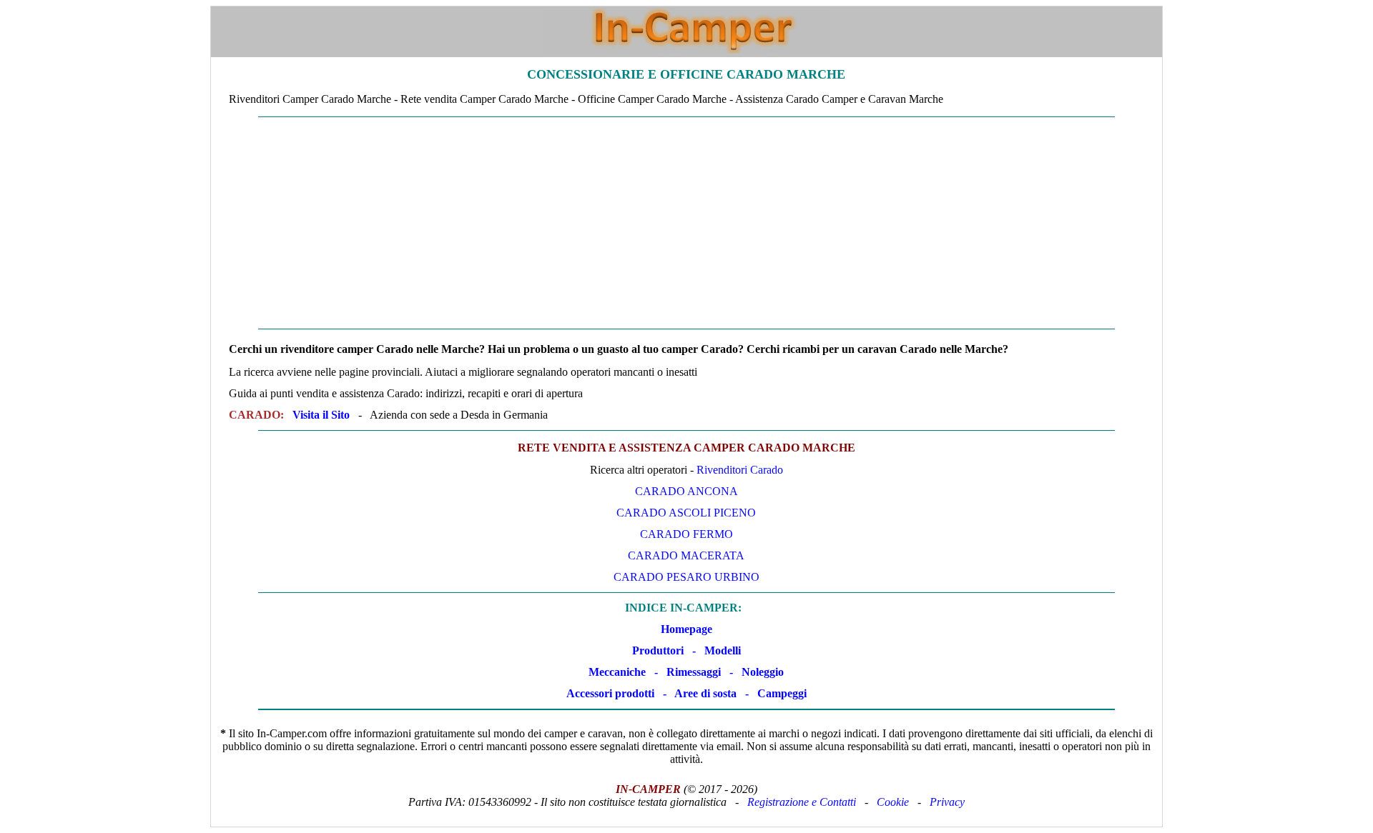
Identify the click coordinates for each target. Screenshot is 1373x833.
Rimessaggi (693, 672)
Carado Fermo (686, 534)
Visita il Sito (321, 415)
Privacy (947, 802)
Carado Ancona (686, 491)
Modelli (722, 650)
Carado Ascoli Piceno (686, 513)
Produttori (658, 650)
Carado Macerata (686, 555)
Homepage (686, 629)
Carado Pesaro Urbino (686, 577)
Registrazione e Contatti (801, 802)
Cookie (893, 802)
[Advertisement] (686, 223)
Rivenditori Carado (740, 470)
